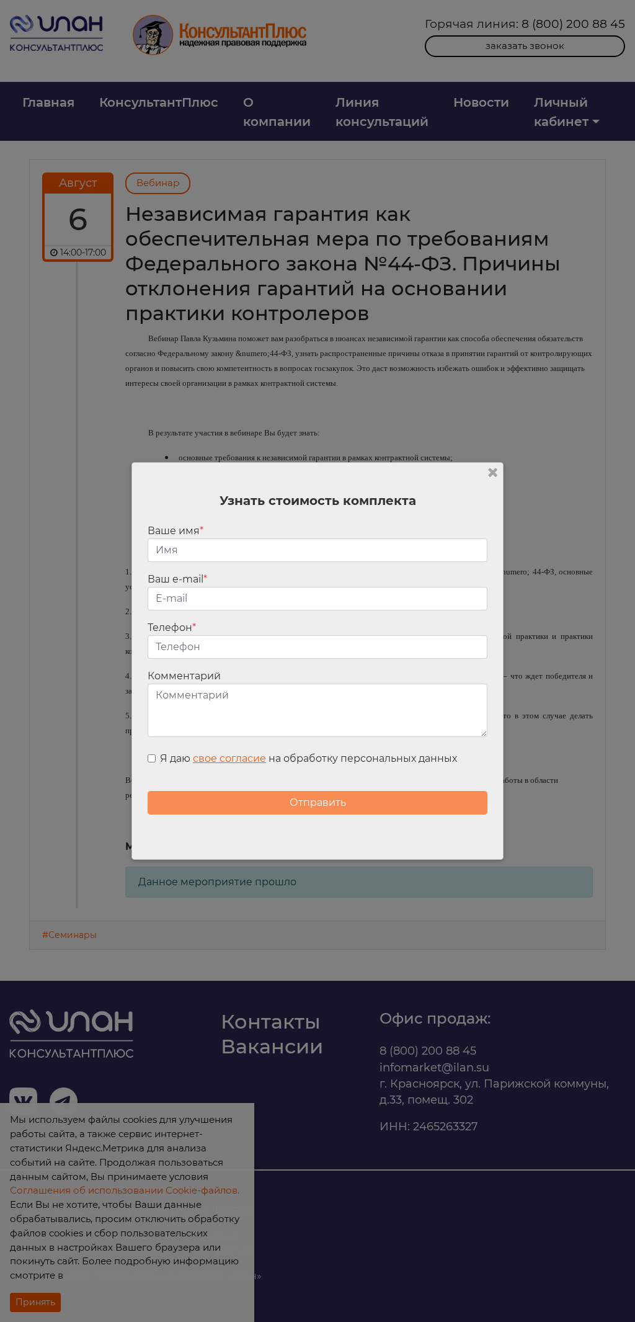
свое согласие (229, 758)
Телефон (172, 627)
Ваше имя (175, 531)
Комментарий (184, 676)
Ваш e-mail (177, 579)
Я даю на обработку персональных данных (308, 758)
